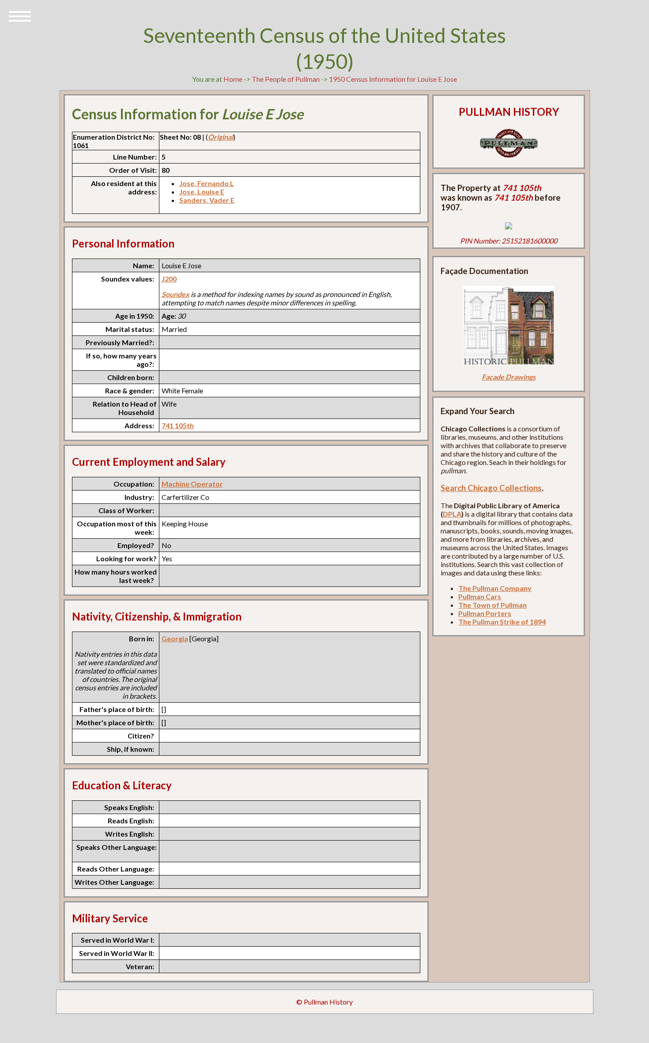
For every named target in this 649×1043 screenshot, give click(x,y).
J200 (169, 278)
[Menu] (20, 15)
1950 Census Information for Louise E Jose (393, 79)
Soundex (175, 294)
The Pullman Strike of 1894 (502, 621)
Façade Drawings (509, 377)
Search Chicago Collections (491, 488)
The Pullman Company (495, 588)
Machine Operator (192, 484)
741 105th (178, 425)
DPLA (452, 514)
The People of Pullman (286, 79)
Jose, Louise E (201, 191)
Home (232, 79)
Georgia (175, 638)
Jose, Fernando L (206, 183)
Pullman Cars (479, 596)
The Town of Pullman (492, 605)
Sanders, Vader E (206, 200)
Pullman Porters (484, 613)
